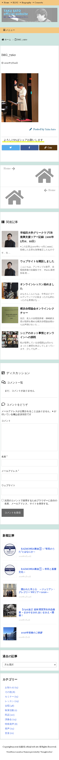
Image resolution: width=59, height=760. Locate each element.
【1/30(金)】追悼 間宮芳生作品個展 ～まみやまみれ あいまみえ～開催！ (37, 612)
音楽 (9, 733)
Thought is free (46, 752)
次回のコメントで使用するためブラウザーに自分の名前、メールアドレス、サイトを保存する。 (30, 502)
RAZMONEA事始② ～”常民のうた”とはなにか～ (37, 550)
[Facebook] (29, 147)
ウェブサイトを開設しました (37, 261)
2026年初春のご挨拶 (31, 632)
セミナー (11, 696)
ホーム (8, 39)
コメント (6, 420)
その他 (10, 692)
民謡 (9, 715)
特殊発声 (11, 724)
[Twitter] (11, 147)
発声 (9, 728)
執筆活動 (11, 710)
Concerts (39, 2)
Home (6, 2)
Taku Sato (50, 129)
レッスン (12, 701)
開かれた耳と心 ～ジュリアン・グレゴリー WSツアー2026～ (37, 591)
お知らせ (11, 687)
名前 (4, 456)
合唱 (9, 705)
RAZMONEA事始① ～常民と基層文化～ (37, 571)
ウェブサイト (8, 485)
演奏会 (10, 719)
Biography (26, 2)
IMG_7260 (22, 39)
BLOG (15, 2)
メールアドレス (10, 471)
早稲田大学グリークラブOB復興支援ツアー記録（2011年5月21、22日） (37, 237)
